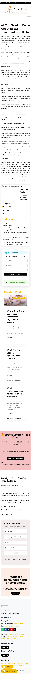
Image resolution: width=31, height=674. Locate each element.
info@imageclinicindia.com (13, 626)
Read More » (10, 337)
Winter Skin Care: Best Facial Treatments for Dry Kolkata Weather (15, 317)
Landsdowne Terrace (19, 634)
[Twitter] (11, 514)
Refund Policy (21, 665)
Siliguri (7, 636)
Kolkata (10, 634)
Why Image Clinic (6, 663)
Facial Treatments (8, 214)
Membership (20, 663)
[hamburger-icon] (29, 17)
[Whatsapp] (2, 629)
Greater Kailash (5, 638)
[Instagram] (7, 514)
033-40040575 (14, 621)
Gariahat (21, 636)
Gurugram (13, 638)
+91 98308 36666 (18, 623)
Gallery (13, 663)
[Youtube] (11, 629)
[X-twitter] (14, 629)
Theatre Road (13, 636)
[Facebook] (2, 514)
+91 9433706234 (22, 181)
